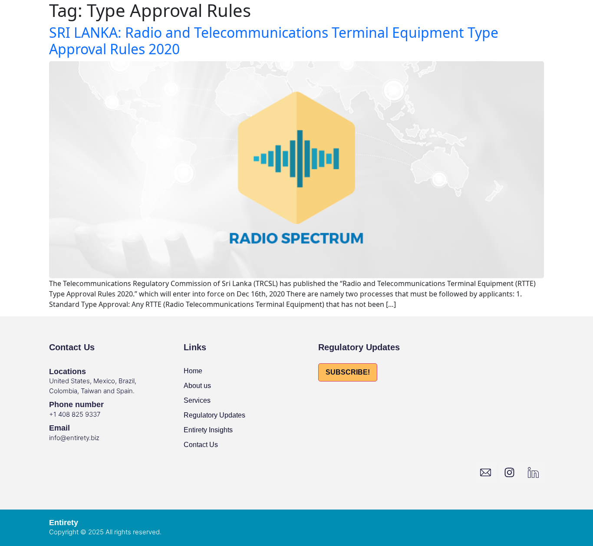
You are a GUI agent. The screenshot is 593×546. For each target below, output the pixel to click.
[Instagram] (509, 473)
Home (193, 371)
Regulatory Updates (214, 415)
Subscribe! (348, 372)
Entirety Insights (208, 430)
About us (197, 385)
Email (59, 428)
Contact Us (201, 444)
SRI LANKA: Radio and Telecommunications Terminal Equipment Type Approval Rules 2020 (273, 40)
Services (197, 400)
